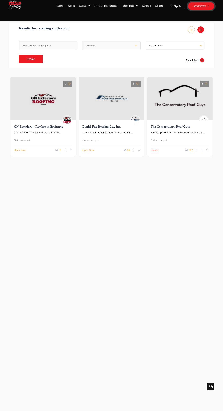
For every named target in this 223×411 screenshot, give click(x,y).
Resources (128, 5)
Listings (146, 5)
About (71, 5)
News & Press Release (106, 5)
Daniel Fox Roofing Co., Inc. (101, 126)
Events (83, 5)
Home (60, 5)
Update (31, 58)
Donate (159, 5)
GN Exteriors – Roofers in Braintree (38, 126)
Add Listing (200, 6)
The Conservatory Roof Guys (170, 126)
